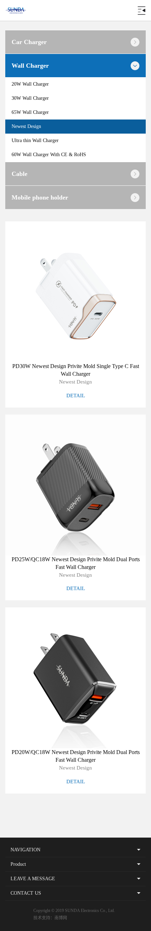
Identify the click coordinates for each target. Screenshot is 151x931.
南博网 (60, 917)
